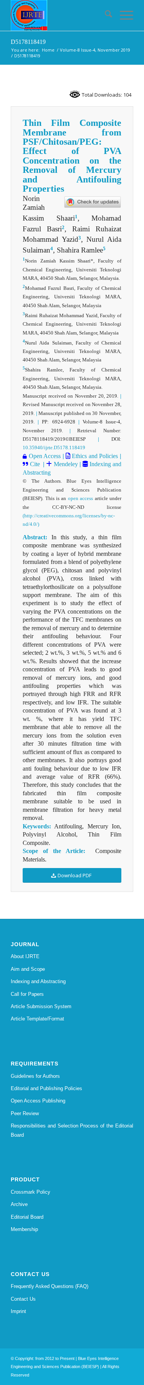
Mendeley (65, 464)
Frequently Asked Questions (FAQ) (49, 1286)
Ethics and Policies (94, 456)
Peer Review (25, 1113)
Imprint (18, 1311)
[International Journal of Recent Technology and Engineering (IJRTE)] (60, 15)
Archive (19, 1204)
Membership (24, 1229)
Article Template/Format (37, 1019)
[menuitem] (104, 15)
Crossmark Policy (30, 1192)
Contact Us (23, 1299)
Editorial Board (27, 1217)
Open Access (45, 456)
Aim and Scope (28, 969)
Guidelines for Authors (35, 1076)
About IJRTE (25, 956)
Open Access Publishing (38, 1101)
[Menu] (122, 15)
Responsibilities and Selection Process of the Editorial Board (72, 1130)
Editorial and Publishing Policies (46, 1088)
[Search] (104, 15)
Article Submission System (41, 1006)
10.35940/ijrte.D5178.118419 (54, 447)
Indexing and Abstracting (38, 981)
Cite (35, 464)
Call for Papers (27, 994)
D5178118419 (28, 41)
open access (80, 498)
